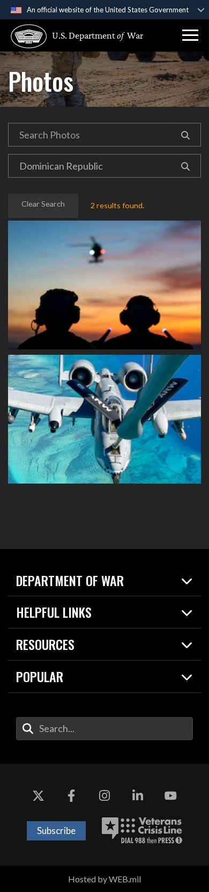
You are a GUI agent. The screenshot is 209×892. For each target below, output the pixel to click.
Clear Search (43, 203)
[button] (190, 35)
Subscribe (56, 830)
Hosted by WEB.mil (104, 879)
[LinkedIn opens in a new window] (137, 796)
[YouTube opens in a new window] (170, 796)
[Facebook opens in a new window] (71, 796)
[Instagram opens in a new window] (104, 796)
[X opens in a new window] (38, 796)
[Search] (185, 135)
